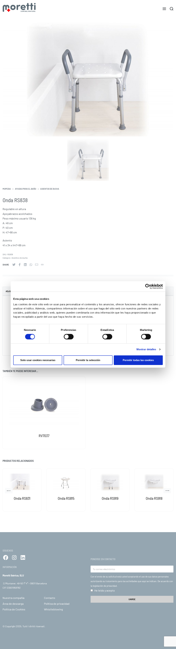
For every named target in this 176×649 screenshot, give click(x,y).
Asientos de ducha (49, 189)
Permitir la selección (88, 360)
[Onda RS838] (13, 264)
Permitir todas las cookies (138, 360)
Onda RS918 (154, 498)
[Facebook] (6, 557)
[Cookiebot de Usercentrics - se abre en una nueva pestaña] (148, 286)
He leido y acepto (104, 590)
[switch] (69, 336)
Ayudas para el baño (25, 189)
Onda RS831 (22, 498)
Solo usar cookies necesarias (37, 360)
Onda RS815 (66, 498)
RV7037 (44, 435)
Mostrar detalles (146, 349)
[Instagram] (14, 557)
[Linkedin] (23, 557)
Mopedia (7, 189)
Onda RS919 (110, 498)
